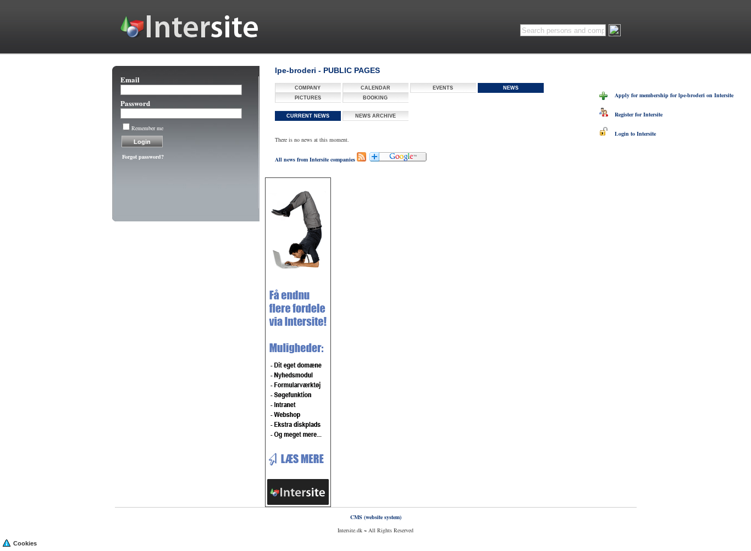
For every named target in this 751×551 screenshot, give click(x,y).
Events (443, 88)
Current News (307, 116)
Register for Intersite (635, 114)
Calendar (375, 88)
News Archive (375, 116)
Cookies (25, 543)
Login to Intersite (632, 133)
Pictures (308, 98)
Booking (375, 98)
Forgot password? (143, 156)
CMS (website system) (375, 517)
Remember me (147, 128)
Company (308, 88)
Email (130, 79)
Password (135, 103)
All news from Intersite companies (315, 159)
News (510, 88)
